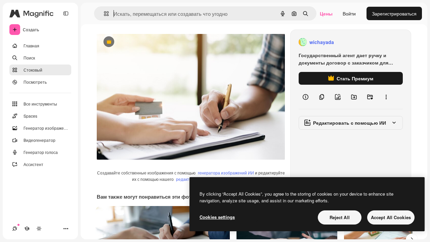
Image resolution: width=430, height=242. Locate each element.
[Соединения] (14, 228)
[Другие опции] (386, 97)
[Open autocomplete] (103, 13)
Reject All (340, 217)
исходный (141, 42)
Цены (326, 13)
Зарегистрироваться (394, 13)
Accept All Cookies (391, 217)
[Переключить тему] (39, 228)
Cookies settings (217, 217)
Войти (349, 13)
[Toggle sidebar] (65, 13)
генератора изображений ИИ (226, 172)
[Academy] (27, 228)
